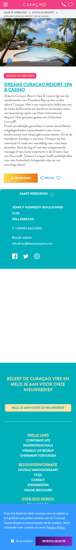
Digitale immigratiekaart (38, 470)
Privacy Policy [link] (55, 527)
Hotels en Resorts (43, 12)
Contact (38, 480)
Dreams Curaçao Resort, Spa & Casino (26, 16)
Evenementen (38, 485)
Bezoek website (22, 237)
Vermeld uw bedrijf (38, 451)
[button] (34, 4)
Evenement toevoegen (38, 456)
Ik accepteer (24, 541)
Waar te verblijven (15, 12)
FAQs (38, 475)
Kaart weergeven (34, 194)
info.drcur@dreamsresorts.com (32, 243)
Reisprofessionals (38, 446)
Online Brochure (38, 490)
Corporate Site (38, 441)
